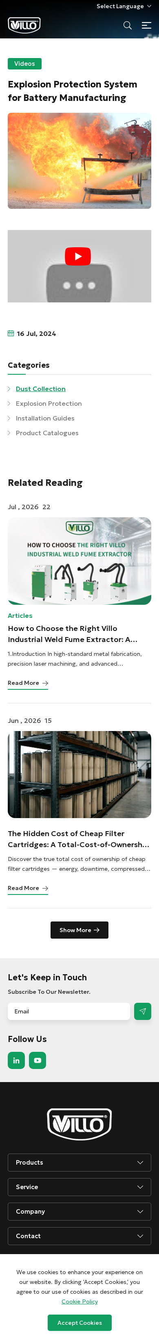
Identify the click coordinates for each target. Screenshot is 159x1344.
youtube (37, 1060)
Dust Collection (41, 389)
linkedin (16, 1060)
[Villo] (24, 25)
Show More (75, 930)
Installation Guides (45, 418)
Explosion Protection (49, 403)
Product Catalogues (47, 433)
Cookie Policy (80, 1301)
